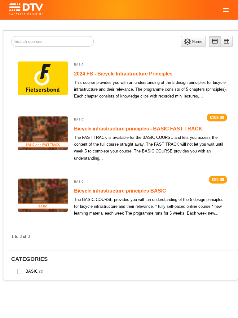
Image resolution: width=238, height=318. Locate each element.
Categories (29, 259)
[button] (193, 41)
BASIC (34, 271)
